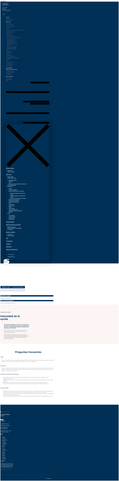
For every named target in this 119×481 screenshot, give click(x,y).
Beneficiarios (3, 365)
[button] (27, 103)
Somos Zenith (54, 478)
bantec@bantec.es (4, 427)
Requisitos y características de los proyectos (10, 374)
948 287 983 (7, 425)
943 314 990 (6, 423)
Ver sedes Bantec (4, 428)
